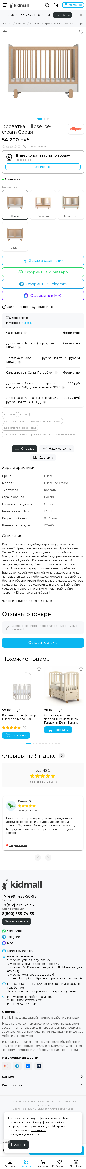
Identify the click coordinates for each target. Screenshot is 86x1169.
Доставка (46, 457)
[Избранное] (81, 31)
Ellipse (23, 414)
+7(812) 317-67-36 (18, 905)
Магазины (75, 4)
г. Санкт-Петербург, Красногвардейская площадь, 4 (44, 978)
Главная (7, 23)
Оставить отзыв (43, 642)
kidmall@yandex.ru (20, 951)
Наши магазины (60, 448)
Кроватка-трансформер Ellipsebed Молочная (19, 717)
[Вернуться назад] (4, 31)
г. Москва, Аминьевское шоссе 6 (30, 974)
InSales (69, 1108)
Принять (18, 1144)
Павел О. (24, 801)
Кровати (35, 23)
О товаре (27, 448)
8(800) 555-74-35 (18, 913)
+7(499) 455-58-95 (19, 896)
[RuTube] (38, 1066)
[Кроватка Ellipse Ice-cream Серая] (43, 70)
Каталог (21, 23)
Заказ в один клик (46, 260)
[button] (39, 119)
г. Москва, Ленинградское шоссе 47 (33, 964)
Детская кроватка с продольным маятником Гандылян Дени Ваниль (61, 718)
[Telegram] (17, 1066)
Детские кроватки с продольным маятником (32, 420)
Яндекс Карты (18, 845)
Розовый (43, 215)
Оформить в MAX (46, 295)
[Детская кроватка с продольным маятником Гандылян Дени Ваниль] (64, 686)
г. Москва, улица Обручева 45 (28, 960)
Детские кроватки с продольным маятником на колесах (39, 434)
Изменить (28, 322)
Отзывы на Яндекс (29, 755)
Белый (15, 247)
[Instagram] (6, 1066)
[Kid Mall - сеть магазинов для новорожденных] (19, 5)
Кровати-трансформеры (20, 427)
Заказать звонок (16, 921)
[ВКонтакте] (28, 1066)
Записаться (43, 167)
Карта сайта (43, 1104)
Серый (15, 215)
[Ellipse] (76, 129)
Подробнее (62, 14)
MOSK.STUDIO (35, 1108)
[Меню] (5, 5)
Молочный (71, 215)
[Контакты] (55, 5)
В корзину (18, 735)
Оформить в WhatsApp (46, 272)
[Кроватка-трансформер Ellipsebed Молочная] (22, 686)
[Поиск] (47, 5)
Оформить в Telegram (46, 284)
